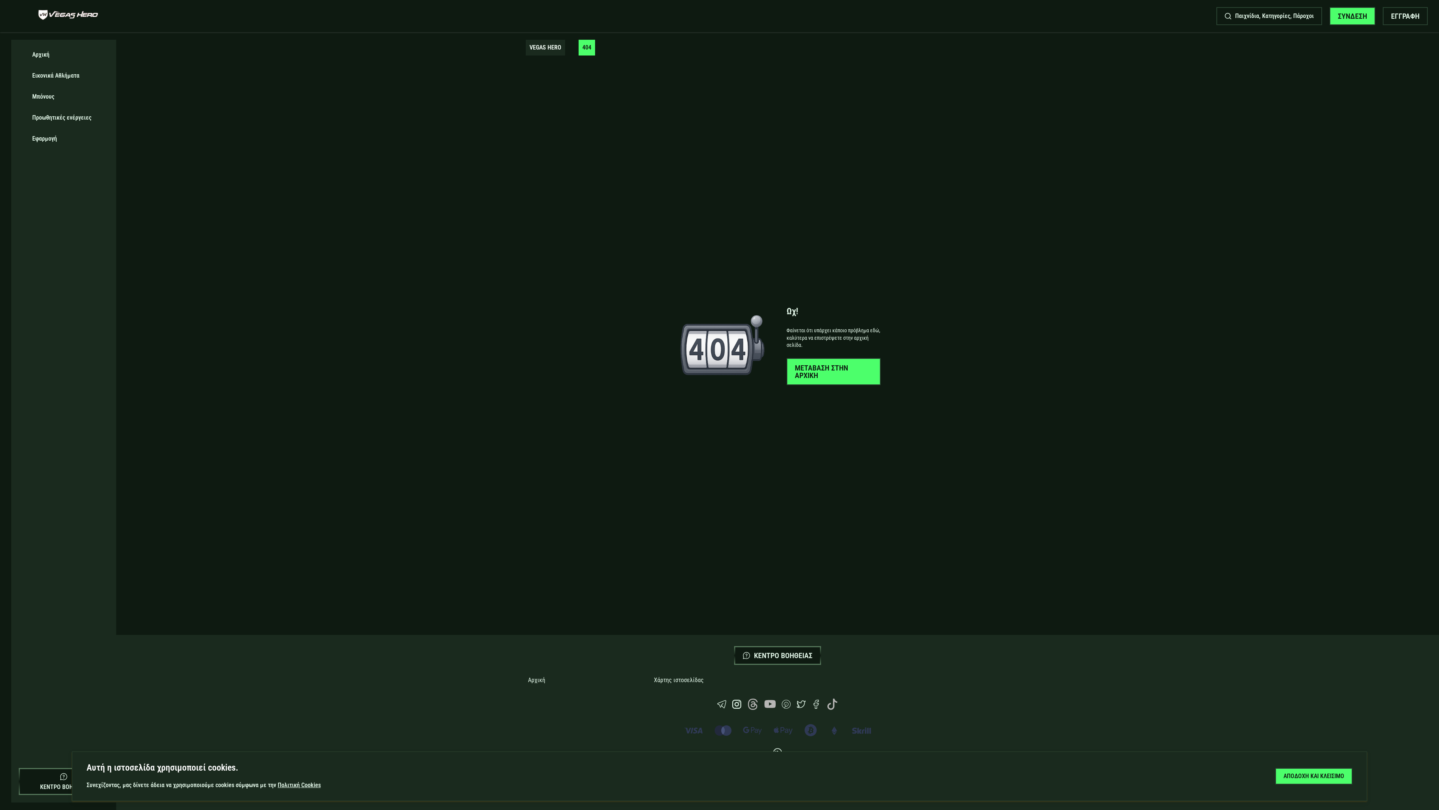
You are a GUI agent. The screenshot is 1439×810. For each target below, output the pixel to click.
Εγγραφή (1405, 16)
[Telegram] (721, 706)
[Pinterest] (786, 706)
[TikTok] (832, 707)
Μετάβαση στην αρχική (821, 371)
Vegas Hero (545, 47)
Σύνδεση (1352, 16)
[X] (801, 706)
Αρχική (536, 680)
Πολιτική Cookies (299, 785)
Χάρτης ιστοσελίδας (679, 680)
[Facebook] (816, 706)
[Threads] (752, 707)
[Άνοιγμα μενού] (21, 16)
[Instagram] (736, 706)
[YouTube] (770, 707)
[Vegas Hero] (68, 16)
